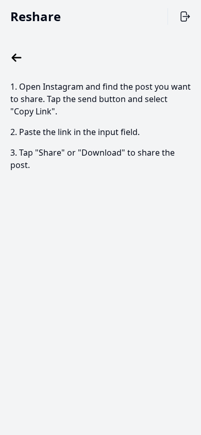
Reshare (35, 16)
